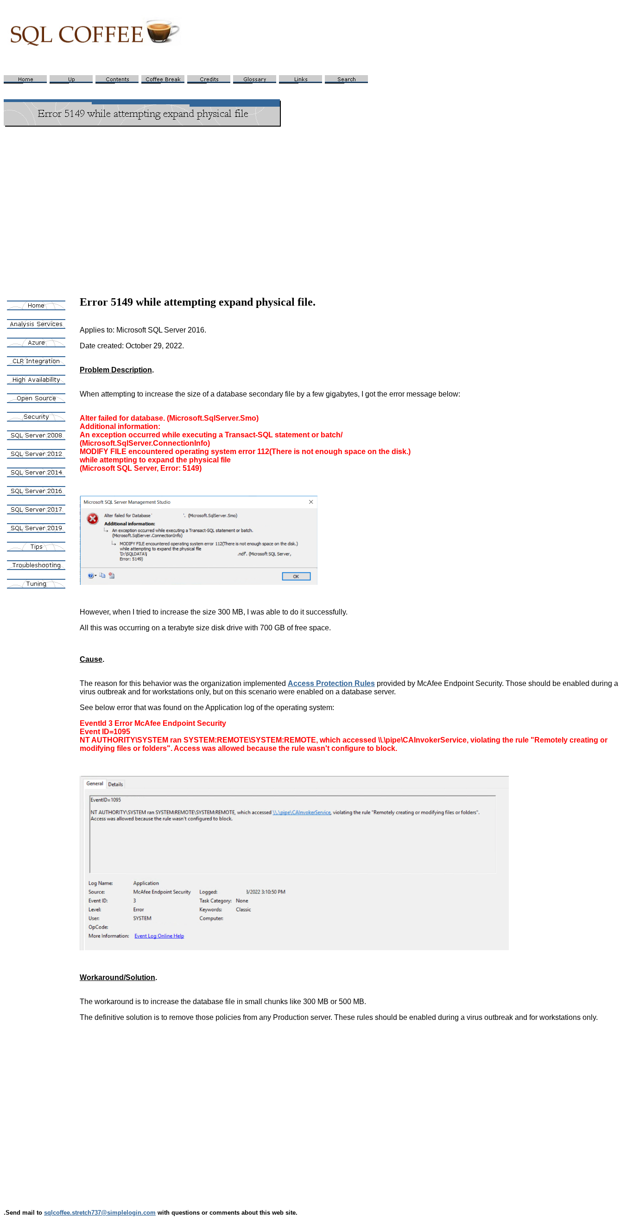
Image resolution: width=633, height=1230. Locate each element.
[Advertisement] (316, 199)
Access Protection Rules (331, 683)
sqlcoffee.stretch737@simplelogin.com (100, 1212)
